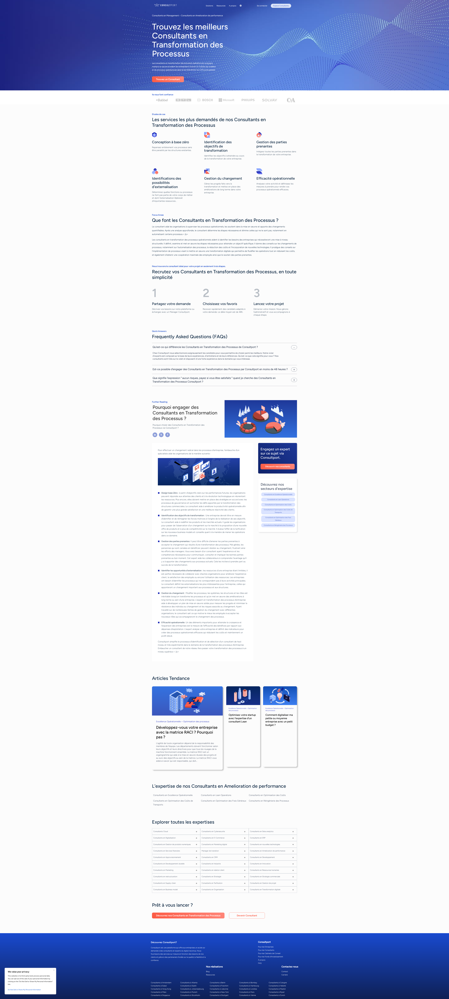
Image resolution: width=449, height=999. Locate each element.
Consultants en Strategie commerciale (265, 877)
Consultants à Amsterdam (161, 983)
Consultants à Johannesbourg (192, 989)
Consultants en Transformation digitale (265, 889)
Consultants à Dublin (188, 986)
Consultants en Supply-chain (164, 883)
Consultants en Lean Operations (278, 499)
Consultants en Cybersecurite (213, 831)
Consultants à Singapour (160, 995)
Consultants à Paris (246, 992)
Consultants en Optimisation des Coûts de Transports (278, 511)
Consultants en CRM (210, 857)
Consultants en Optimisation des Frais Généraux (278, 519)
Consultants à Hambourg (249, 986)
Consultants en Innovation (260, 864)
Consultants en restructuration (165, 877)
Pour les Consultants (266, 950)
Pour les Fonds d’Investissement (270, 957)
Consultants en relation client (213, 870)
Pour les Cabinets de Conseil (269, 953)
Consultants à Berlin (217, 983)
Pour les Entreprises (265, 947)
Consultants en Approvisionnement (167, 857)
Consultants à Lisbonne (219, 989)
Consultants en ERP (257, 838)
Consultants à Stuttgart (219, 995)
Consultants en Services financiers (166, 851)
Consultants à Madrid (277, 989)
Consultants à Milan (158, 992)
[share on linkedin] (155, 435)
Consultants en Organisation (213, 889)
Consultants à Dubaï (159, 986)
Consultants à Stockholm (190, 995)
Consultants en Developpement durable (168, 864)
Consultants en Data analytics (261, 831)
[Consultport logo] (168, 5)
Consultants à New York (219, 992)
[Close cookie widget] (53, 970)
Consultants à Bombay (248, 983)
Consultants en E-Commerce (213, 838)
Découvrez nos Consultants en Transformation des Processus (188, 915)
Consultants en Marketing (163, 870)
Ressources (210, 975)
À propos (261, 960)
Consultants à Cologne (278, 983)
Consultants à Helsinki (277, 986)
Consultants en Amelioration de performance (202, 15)
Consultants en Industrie (211, 864)
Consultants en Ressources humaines (264, 870)
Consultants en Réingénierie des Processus (278, 525)
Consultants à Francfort (219, 986)
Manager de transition (210, 851)
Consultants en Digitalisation (164, 838)
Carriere (284, 975)
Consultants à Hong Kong (161, 989)
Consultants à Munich (188, 992)
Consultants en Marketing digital (214, 844)
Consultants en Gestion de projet (263, 883)
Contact (284, 971)
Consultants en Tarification (212, 883)
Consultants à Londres (248, 989)
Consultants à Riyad (276, 992)
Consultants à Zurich (277, 995)
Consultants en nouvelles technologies (265, 844)
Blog (208, 971)
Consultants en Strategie (211, 877)
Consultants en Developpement (262, 857)
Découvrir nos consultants (277, 466)
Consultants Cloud (160, 831)
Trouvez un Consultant (168, 79)
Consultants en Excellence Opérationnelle (278, 494)
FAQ (260, 963)
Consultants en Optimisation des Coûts (278, 505)
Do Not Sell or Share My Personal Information (24, 990)
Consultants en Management (165, 15)
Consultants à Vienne (247, 995)
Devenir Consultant (247, 915)
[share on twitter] (161, 435)
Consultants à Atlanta (188, 983)
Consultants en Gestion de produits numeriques (172, 844)
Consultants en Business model (165, 889)
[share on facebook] (167, 435)
